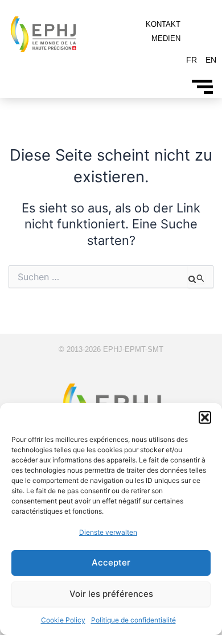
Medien (165, 38)
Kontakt (163, 24)
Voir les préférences (111, 593)
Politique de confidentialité (133, 620)
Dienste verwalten (108, 532)
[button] (205, 417)
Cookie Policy (63, 620)
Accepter (111, 562)
